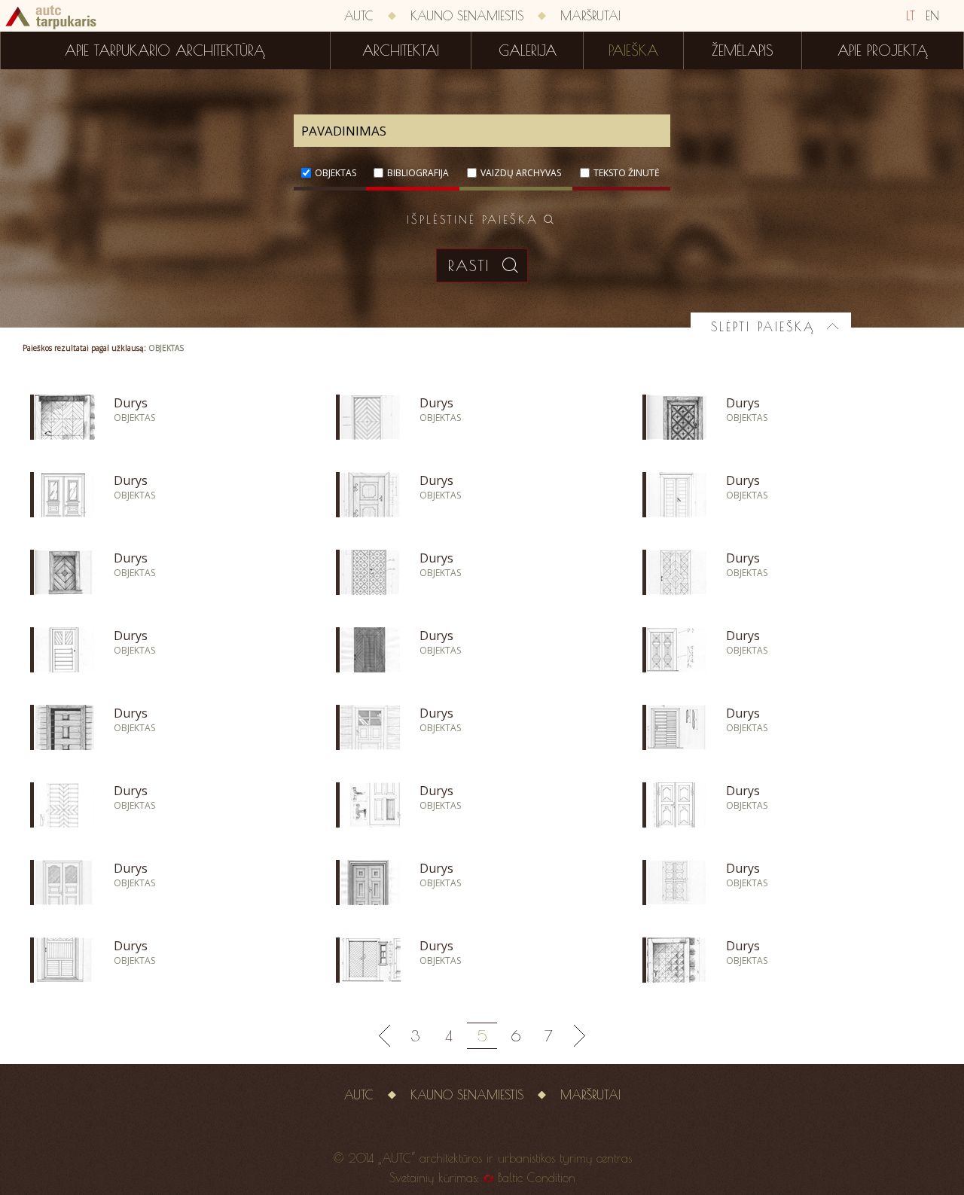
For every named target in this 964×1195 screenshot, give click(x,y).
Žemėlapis (742, 50)
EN (932, 16)
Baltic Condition (536, 1177)
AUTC (359, 16)
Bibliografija (418, 172)
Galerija (528, 50)
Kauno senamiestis (466, 16)
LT (910, 16)
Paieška (633, 50)
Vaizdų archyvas (520, 172)
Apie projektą (882, 50)
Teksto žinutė (626, 172)
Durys (131, 403)
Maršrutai (590, 16)
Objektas (335, 172)
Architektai (400, 50)
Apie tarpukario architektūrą (165, 50)
